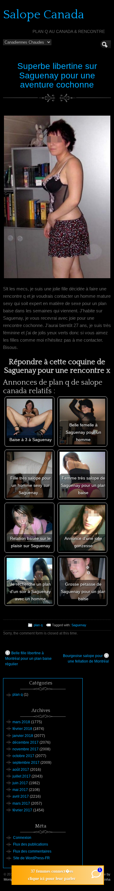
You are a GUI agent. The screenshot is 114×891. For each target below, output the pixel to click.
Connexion (22, 837)
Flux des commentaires (32, 851)
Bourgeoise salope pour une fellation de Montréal (86, 658)
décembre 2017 (25, 742)
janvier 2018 (22, 736)
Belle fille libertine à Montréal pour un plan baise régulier (28, 658)
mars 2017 (21, 803)
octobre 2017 (23, 756)
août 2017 (20, 769)
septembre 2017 (26, 762)
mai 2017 (20, 790)
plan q (38, 625)
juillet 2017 (21, 776)
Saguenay (78, 625)
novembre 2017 (25, 749)
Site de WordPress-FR (31, 858)
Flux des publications (30, 844)
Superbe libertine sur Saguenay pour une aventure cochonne (57, 75)
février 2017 (22, 810)
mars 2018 (21, 722)
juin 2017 (20, 783)
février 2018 (22, 729)
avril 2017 (20, 796)
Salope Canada (43, 14)
